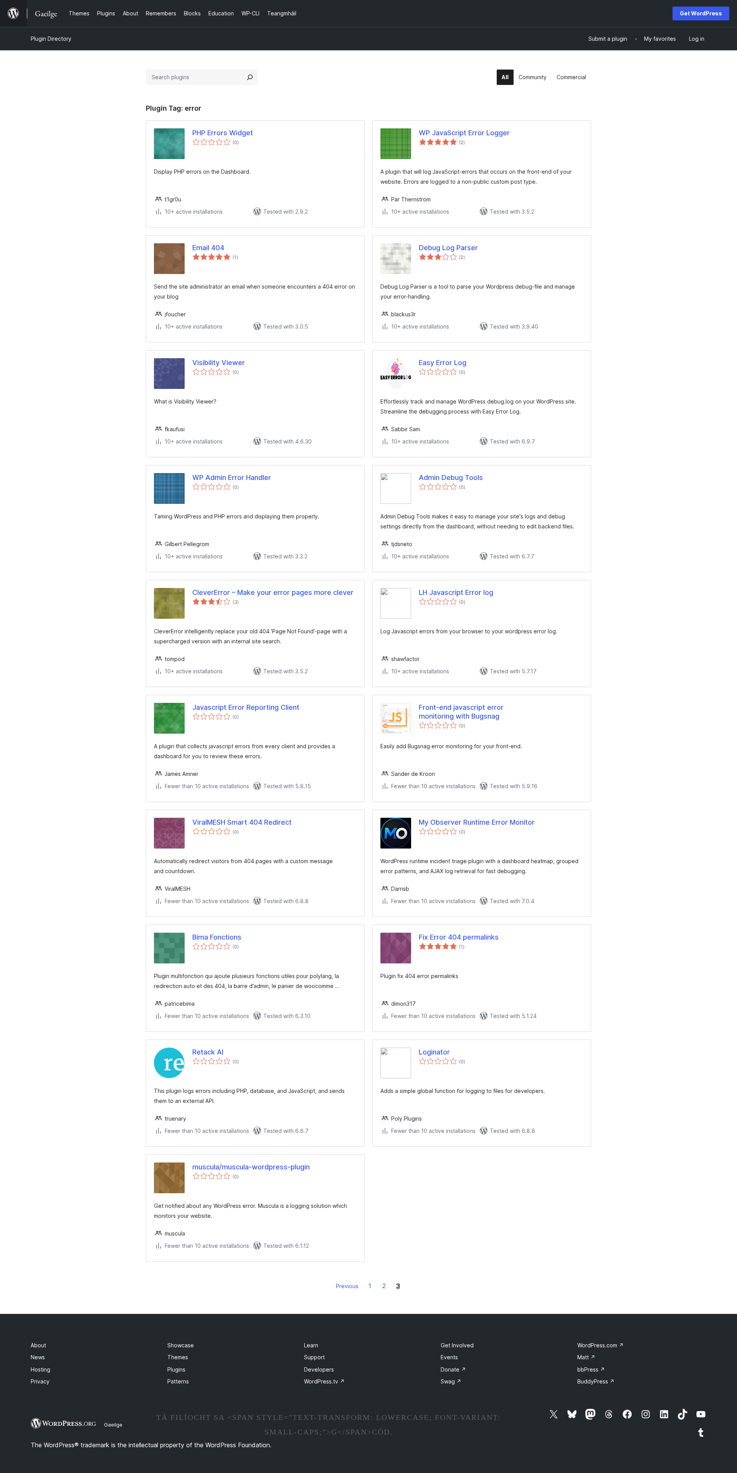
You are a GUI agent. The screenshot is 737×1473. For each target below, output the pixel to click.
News (38, 1357)
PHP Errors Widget (222, 133)
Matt (586, 1357)
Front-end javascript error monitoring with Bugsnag (461, 711)
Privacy (40, 1381)
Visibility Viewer (218, 363)
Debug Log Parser (448, 248)
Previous (347, 1286)
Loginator (434, 1052)
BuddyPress (596, 1381)
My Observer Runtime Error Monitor (477, 822)
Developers (319, 1369)
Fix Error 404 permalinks (459, 937)
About (38, 1345)
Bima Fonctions (216, 937)
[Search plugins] (250, 77)
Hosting (40, 1369)
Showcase (180, 1345)
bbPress (591, 1369)
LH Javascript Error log (456, 592)
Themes (177, 1357)
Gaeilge (113, 1425)
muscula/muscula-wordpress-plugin (251, 1167)
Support (314, 1357)
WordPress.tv (324, 1381)
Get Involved (457, 1345)
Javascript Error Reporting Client (245, 707)
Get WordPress (701, 13)
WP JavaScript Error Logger (464, 133)
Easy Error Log (442, 363)
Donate (453, 1369)
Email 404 (208, 248)
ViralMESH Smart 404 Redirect (242, 822)
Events (449, 1357)
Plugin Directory (51, 38)
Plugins (176, 1369)
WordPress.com (600, 1345)
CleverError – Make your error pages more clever (273, 592)
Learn (311, 1345)
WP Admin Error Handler (231, 477)
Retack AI (207, 1052)
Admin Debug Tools (451, 477)
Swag (451, 1381)
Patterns (178, 1381)
